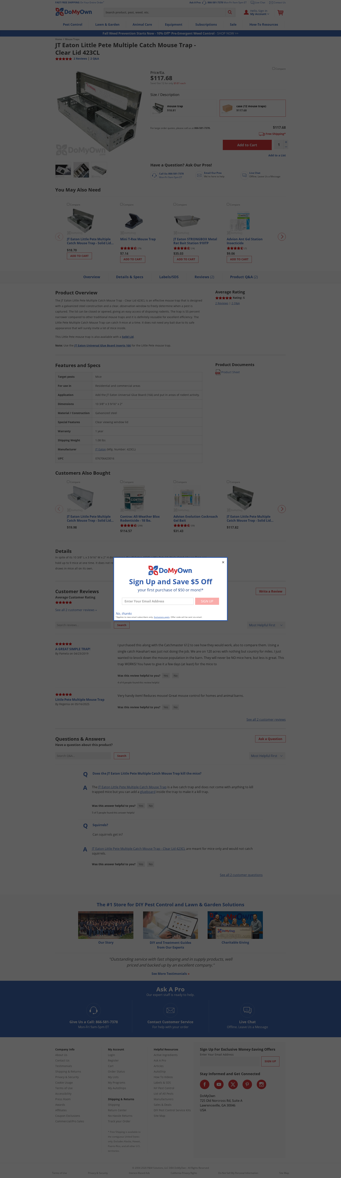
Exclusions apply (162, 617)
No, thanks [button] (124, 613)
